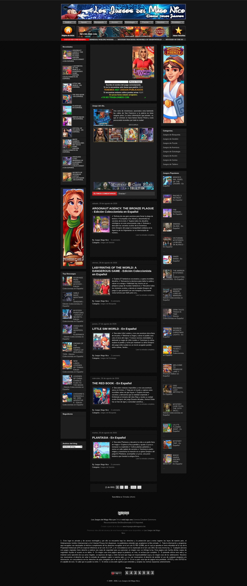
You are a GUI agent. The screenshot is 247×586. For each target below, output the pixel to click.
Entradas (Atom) (129, 497)
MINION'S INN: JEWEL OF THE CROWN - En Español (173, 181)
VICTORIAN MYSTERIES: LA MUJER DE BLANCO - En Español (173, 242)
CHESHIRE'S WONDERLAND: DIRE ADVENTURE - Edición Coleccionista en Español (73, 399)
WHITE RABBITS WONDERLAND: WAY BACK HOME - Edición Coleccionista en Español (73, 146)
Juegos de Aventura (171, 147)
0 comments (115, 240)
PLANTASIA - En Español (109, 437)
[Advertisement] (112, 62)
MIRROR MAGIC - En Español (78, 118)
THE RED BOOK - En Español (112, 383)
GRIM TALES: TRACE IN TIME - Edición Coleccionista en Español (173, 314)
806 (133, 487)
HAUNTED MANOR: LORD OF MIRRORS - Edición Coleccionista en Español (173, 294)
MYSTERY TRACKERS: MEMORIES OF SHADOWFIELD (103, 39)
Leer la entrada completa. (145, 235)
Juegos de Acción (170, 156)
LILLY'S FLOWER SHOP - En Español (177, 428)
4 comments (115, 301)
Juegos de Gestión (107, 243)
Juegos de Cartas (170, 160)
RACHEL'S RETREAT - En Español (177, 198)
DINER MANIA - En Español (177, 258)
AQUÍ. (140, 87)
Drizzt (118, 520)
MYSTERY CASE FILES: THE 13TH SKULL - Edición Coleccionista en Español (173, 409)
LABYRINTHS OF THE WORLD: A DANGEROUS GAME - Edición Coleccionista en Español (121, 271)
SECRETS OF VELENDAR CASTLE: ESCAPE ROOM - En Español (78, 176)
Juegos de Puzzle (170, 143)
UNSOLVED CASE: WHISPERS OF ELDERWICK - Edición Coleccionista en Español (73, 162)
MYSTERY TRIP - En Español (177, 443)
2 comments (115, 355)
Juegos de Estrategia (108, 358)
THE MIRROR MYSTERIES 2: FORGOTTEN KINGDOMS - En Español (173, 275)
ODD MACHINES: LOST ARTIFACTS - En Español (173, 390)
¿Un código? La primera (128, 194)
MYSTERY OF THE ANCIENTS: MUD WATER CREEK (149, 39)
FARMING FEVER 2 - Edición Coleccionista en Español (173, 351)
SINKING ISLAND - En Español (178, 226)
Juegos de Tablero (170, 164)
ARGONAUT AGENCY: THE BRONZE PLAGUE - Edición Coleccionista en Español (123, 210)
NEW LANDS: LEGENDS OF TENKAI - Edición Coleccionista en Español (73, 366)
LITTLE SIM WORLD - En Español (114, 328)
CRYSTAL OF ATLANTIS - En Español (77, 130)
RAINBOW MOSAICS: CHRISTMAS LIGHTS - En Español (173, 332)
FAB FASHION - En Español (177, 212)
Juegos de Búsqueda (108, 304)
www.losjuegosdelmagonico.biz (134, 526)
